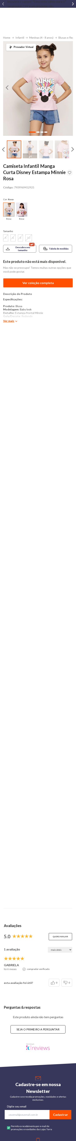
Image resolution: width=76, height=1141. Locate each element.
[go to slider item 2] (46, 149)
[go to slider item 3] (62, 149)
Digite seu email (16, 1106)
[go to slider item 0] (14, 149)
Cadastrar (60, 1114)
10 (28, 237)
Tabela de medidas (59, 248)
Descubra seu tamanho (22, 249)
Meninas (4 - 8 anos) (41, 37)
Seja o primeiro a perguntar (38, 1029)
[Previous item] (3, 4)
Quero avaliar (60, 936)
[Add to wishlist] (69, 172)
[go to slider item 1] (30, 149)
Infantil (19, 37)
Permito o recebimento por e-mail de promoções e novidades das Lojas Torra (31, 1128)
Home (6, 37)
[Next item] (73, 4)
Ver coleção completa (38, 283)
